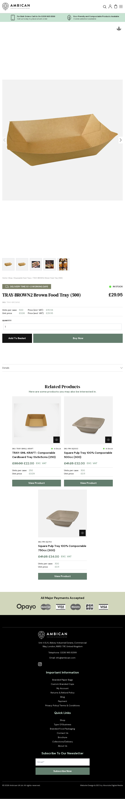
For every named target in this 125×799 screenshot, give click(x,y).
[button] (121, 140)
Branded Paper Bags (62, 679)
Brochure (62, 737)
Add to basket (17, 338)
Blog (62, 697)
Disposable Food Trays (22, 278)
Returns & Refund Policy (63, 692)
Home (4, 278)
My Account (63, 688)
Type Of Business (62, 724)
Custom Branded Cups (62, 684)
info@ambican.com (65, 657)
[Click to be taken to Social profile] (40, 664)
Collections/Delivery (62, 741)
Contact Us (62, 733)
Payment (62, 701)
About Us (62, 746)
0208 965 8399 (68, 652)
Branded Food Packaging (62, 728)
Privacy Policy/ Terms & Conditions (62, 705)
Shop (10, 278)
